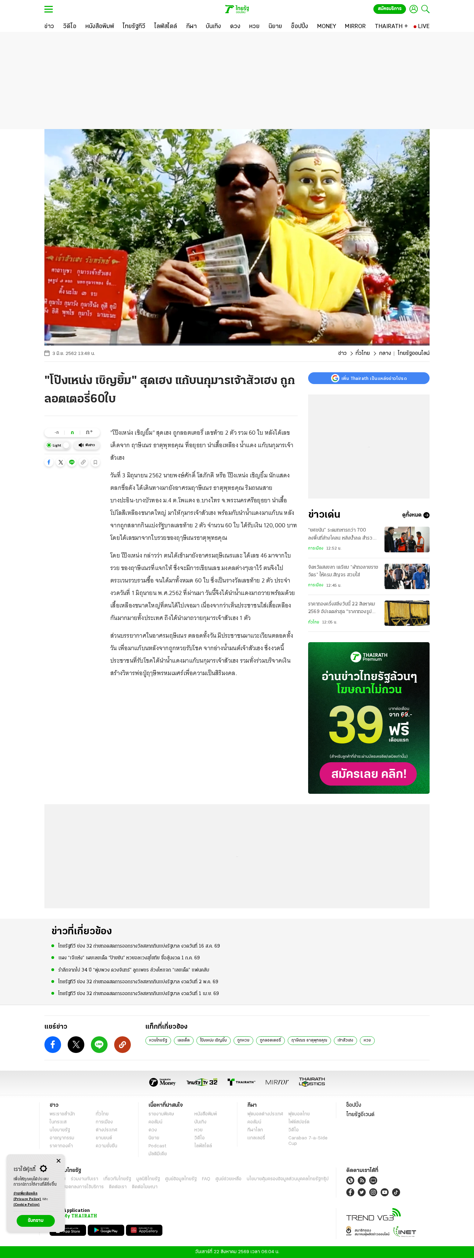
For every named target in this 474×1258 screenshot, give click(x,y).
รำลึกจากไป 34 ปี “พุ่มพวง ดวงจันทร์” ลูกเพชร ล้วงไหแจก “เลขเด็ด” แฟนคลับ (133, 970)
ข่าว (342, 353)
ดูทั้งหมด (412, 515)
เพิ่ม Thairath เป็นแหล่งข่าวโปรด (374, 378)
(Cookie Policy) (27, 1205)
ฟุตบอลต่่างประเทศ (265, 1114)
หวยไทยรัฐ (158, 1040)
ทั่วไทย (363, 353)
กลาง (385, 353)
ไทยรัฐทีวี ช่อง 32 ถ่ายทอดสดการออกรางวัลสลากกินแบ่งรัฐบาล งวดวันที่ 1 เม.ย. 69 (138, 993)
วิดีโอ (199, 1138)
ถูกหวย (243, 1040)
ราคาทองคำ (61, 1146)
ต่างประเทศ (106, 1130)
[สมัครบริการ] (369, 718)
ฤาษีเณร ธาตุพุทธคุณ (309, 1040)
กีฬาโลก (255, 1130)
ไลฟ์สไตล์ (203, 1146)
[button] (48, 462)
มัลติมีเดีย (158, 1154)
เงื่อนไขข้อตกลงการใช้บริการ (77, 1187)
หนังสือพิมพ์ (205, 1114)
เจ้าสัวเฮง (345, 1040)
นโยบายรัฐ (60, 1130)
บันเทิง (200, 1122)
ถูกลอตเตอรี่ (270, 1040)
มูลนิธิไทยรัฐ (148, 1179)
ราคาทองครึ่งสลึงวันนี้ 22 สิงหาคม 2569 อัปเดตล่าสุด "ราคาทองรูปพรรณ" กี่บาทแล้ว (341, 609)
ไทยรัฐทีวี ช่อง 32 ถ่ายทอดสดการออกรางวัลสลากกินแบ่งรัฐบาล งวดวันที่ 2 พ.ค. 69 (138, 982)
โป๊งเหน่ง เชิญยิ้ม (213, 1040)
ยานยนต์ (104, 1138)
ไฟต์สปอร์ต (299, 1122)
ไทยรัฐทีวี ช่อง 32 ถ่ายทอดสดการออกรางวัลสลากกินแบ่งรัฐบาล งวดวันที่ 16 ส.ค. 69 (139, 946)
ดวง (153, 1130)
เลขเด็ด (184, 1040)
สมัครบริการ (389, 8)
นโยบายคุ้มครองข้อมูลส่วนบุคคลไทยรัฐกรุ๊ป (288, 1179)
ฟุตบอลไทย (299, 1114)
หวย (367, 1040)
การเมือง (315, 548)
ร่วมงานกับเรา (84, 1179)
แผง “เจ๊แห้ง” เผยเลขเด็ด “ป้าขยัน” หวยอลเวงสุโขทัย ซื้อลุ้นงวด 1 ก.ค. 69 (129, 958)
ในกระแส (58, 1122)
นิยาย (154, 1138)
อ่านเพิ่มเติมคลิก (27, 1196)
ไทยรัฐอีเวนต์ (360, 1114)
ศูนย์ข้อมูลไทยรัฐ (181, 1179)
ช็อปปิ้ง (353, 1105)
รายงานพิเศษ (161, 1114)
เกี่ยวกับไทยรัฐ (117, 1179)
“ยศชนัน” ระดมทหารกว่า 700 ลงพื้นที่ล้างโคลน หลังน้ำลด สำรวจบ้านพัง (341, 535)
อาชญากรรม (62, 1138)
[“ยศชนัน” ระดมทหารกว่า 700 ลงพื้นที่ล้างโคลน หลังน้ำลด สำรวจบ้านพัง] (407, 539)
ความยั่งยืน (106, 1146)
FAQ (206, 1179)
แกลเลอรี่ (256, 1138)
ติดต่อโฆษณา (145, 1187)
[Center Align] (58, 1161)
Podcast (157, 1146)
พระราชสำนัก (62, 1114)
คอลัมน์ (155, 1122)
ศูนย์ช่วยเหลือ (228, 1179)
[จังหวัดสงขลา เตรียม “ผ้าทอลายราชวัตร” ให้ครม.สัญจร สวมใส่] (407, 576)
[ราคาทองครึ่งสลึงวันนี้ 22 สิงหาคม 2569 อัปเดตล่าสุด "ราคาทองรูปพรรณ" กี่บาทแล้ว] (407, 613)
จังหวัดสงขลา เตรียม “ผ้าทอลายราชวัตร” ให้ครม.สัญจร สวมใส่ (343, 571)
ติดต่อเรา (118, 1187)
